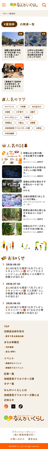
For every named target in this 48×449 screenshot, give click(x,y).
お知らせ (9, 400)
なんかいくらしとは (15, 390)
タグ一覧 (9, 383)
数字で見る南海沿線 (15, 336)
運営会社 (33, 439)
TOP (6, 326)
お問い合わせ (17, 439)
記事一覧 (9, 373)
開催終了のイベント (15, 367)
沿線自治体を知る (14, 331)
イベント (9, 358)
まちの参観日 (11, 342)
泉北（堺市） (11, 351)
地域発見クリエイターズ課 (19, 378)
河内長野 (10, 347)
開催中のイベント (14, 363)
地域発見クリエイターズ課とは (21, 395)
